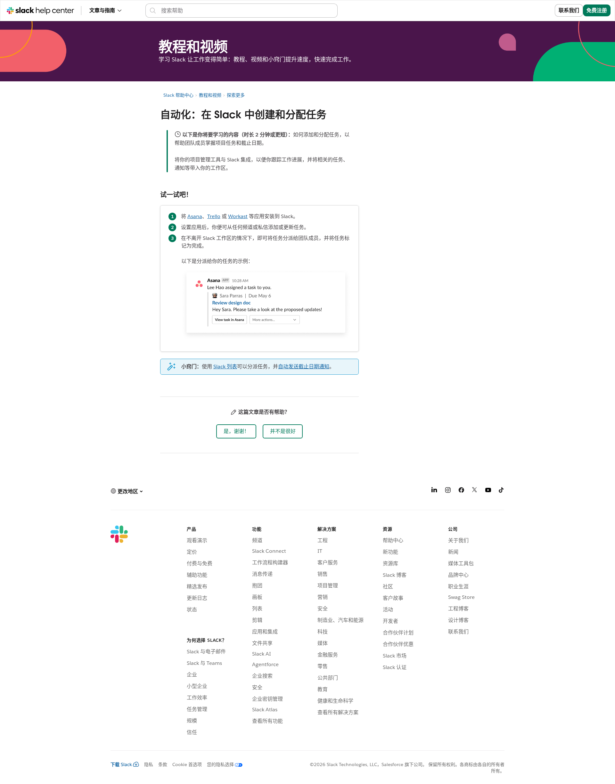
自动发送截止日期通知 (303, 366)
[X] (475, 491)
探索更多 (236, 95)
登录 (542, 10)
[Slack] (119, 632)
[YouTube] (488, 491)
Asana (194, 216)
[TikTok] (501, 491)
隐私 (148, 764)
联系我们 (569, 10)
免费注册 (596, 10)
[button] (236, 431)
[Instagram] (448, 491)
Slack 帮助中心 (178, 95)
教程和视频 (210, 95)
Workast (238, 216)
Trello (213, 216)
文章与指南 (102, 10)
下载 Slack (121, 764)
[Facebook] (461, 491)
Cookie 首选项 (187, 764)
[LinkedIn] (434, 491)
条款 (162, 764)
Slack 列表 (225, 366)
